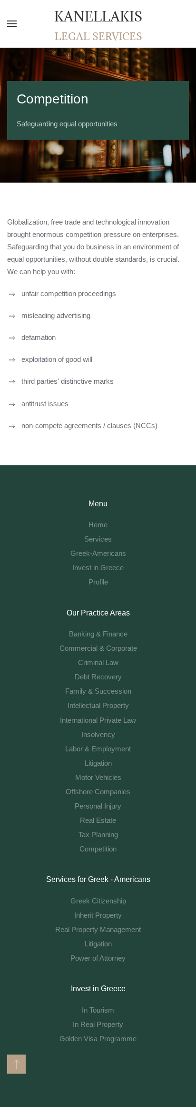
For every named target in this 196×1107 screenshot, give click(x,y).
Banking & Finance (98, 634)
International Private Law (98, 720)
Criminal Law (98, 662)
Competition (98, 849)
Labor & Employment (98, 749)
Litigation (98, 763)
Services (98, 539)
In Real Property (98, 1024)
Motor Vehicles (98, 777)
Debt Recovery (98, 677)
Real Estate (98, 820)
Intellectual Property (98, 705)
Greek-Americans (98, 553)
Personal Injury (98, 806)
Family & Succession (98, 691)
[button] (12, 24)
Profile (98, 582)
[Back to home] (98, 24)
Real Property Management (98, 929)
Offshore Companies (98, 792)
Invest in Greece (98, 568)
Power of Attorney (98, 958)
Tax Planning (98, 834)
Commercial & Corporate (98, 648)
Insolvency (98, 734)
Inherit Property (98, 915)
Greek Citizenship (98, 901)
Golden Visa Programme (98, 1039)
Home (98, 525)
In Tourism (98, 1010)
